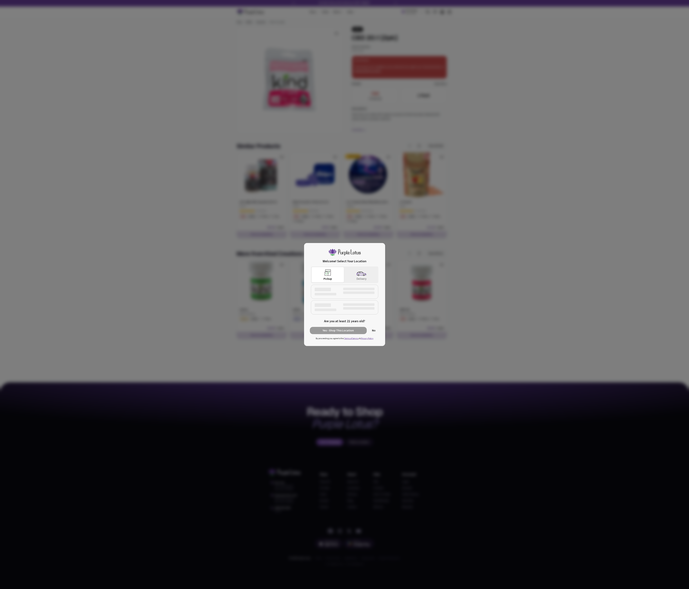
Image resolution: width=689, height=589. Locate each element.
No (374, 330)
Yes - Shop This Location (338, 330)
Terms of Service (351, 338)
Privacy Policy (367, 338)
